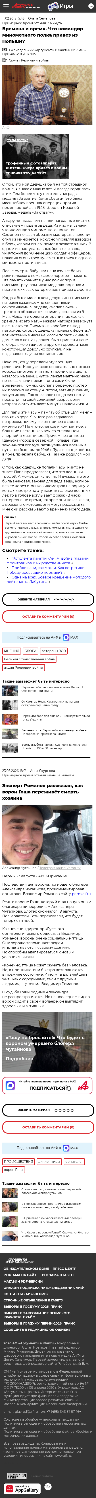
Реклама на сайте (21, 1275)
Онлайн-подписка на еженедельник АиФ (44, 1288)
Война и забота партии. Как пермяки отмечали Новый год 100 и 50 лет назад (54, 746)
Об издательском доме (26, 1269)
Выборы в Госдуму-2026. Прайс (33, 1307)
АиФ (6, 128)
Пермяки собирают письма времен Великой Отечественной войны (52, 688)
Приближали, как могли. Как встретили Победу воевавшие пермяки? (46, 570)
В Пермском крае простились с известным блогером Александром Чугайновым (51, 1205)
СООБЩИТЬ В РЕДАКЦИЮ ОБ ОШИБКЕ (37, 1330)
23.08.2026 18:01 (14, 771)
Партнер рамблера (42, 1476)
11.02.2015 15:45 (13, 18)
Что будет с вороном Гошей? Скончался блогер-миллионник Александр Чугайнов (55, 1234)
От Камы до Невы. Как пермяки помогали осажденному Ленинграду (50, 703)
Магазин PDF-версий (23, 1281)
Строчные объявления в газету (33, 1300)
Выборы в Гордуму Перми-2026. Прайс (39, 1323)
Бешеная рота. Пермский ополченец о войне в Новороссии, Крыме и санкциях (54, 732)
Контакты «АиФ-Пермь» (26, 1294)
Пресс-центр (64, 1269)
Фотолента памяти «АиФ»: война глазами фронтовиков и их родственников (48, 560)
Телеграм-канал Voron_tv (60, 868)
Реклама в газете (58, 1275)
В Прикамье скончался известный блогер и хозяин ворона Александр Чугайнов (51, 1219)
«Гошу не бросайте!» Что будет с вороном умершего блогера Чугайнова (45, 1043)
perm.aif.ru (81, 894)
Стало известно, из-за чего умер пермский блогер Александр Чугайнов (51, 1191)
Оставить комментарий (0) (48, 617)
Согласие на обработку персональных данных (41, 1419)
